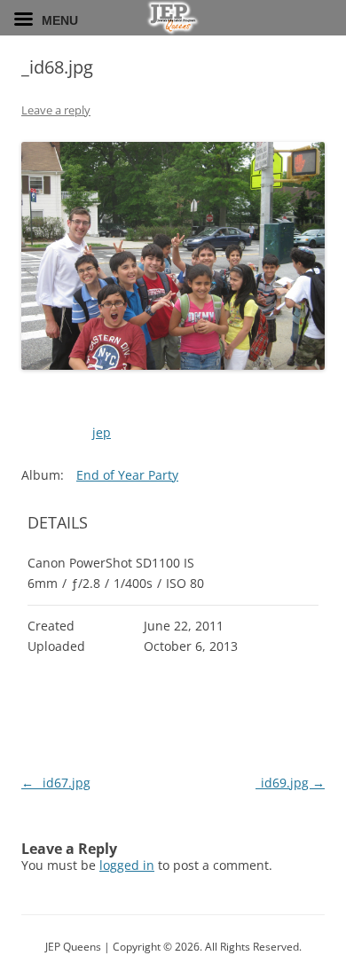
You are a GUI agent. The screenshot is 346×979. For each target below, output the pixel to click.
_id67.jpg (55, 782)
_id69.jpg (290, 782)
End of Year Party (127, 474)
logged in (126, 865)
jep (101, 432)
